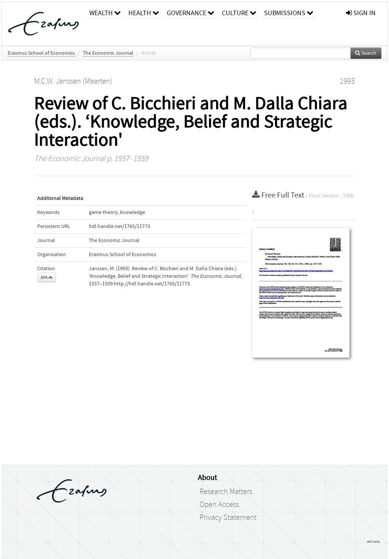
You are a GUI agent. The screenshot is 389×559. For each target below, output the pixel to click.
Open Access (219, 504)
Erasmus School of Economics (41, 53)
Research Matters (225, 491)
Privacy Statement (227, 517)
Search (368, 53)
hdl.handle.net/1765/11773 (119, 226)
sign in (364, 13)
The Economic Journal (108, 53)
